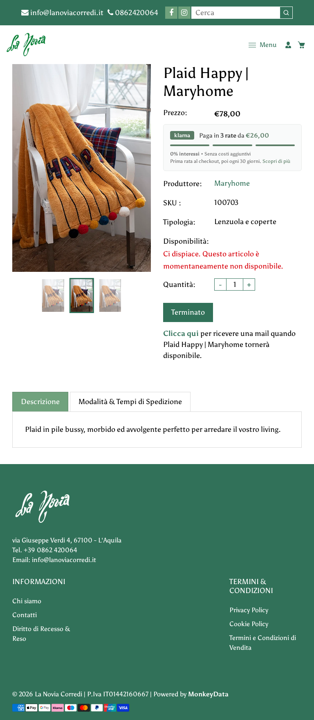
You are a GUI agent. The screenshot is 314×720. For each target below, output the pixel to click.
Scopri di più (276, 161)
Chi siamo (26, 601)
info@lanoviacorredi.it (66, 12)
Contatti (24, 615)
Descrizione (40, 401)
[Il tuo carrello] (301, 45)
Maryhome (232, 183)
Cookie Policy (248, 624)
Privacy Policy (248, 610)
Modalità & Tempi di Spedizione (130, 401)
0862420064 (135, 12)
